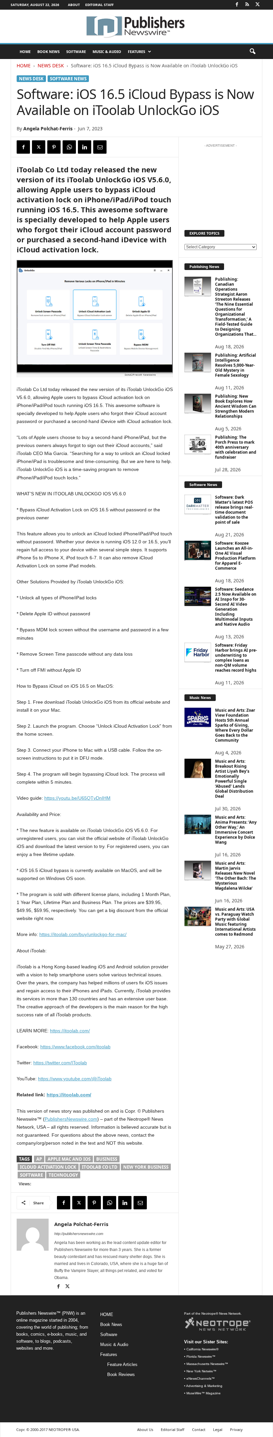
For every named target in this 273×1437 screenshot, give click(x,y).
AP (39, 1159)
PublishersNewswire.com (71, 1119)
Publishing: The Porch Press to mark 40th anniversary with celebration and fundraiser (235, 447)
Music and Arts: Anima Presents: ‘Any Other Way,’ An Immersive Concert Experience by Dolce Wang (236, 829)
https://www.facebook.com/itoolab (75, 1046)
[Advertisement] (220, 184)
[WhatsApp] (69, 147)
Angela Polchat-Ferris (48, 128)
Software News (68, 79)
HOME (25, 51)
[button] (252, 51)
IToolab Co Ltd (100, 1167)
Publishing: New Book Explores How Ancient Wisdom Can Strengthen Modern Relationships (235, 406)
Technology (63, 1175)
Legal (217, 1429)
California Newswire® (202, 1349)
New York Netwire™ (201, 1371)
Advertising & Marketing (204, 1386)
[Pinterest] (54, 147)
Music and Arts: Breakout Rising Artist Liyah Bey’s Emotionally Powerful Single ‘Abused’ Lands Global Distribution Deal (234, 778)
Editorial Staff (99, 4)
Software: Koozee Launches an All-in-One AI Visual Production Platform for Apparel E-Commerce (235, 555)
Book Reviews (121, 1374)
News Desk (51, 65)
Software (76, 51)
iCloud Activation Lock (48, 1167)
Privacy (236, 1429)
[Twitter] (257, 5)
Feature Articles (122, 1364)
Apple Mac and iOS (69, 1159)
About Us (145, 1429)
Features (136, 51)
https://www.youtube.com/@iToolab (75, 1078)
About (74, 4)
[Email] (100, 147)
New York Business (145, 1167)
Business (106, 1159)
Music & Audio (107, 51)
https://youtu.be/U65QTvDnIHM (77, 798)
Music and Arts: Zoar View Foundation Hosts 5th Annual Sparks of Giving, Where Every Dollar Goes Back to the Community (235, 725)
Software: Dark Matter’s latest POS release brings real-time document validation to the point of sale (234, 509)
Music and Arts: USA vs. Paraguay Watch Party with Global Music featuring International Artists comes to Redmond (235, 921)
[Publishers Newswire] (136, 26)
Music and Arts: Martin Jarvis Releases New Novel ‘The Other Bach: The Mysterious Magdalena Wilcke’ (235, 875)
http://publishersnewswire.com (78, 1234)
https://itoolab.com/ (70, 1030)
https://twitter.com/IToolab (60, 1062)
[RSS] (247, 5)
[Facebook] (237, 5)
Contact (198, 1429)
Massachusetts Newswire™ (207, 1364)
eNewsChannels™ (200, 1378)
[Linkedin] (84, 147)
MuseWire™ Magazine (203, 1393)
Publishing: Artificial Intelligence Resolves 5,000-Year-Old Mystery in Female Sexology (235, 365)
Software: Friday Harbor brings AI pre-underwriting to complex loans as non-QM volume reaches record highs (236, 657)
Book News (48, 51)
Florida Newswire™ (200, 1356)
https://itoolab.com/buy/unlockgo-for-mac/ (83, 934)
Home (24, 65)
